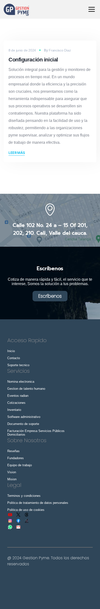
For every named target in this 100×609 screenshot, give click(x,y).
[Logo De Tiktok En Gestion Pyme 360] (27, 521)
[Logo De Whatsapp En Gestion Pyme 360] (10, 527)
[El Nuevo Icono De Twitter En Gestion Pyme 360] (18, 514)
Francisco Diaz (60, 50)
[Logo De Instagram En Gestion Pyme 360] (10, 521)
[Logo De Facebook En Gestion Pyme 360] (18, 521)
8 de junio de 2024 (22, 50)
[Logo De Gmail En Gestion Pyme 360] (18, 527)
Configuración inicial (33, 60)
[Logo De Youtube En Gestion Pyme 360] (10, 514)
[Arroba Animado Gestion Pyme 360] (27, 514)
